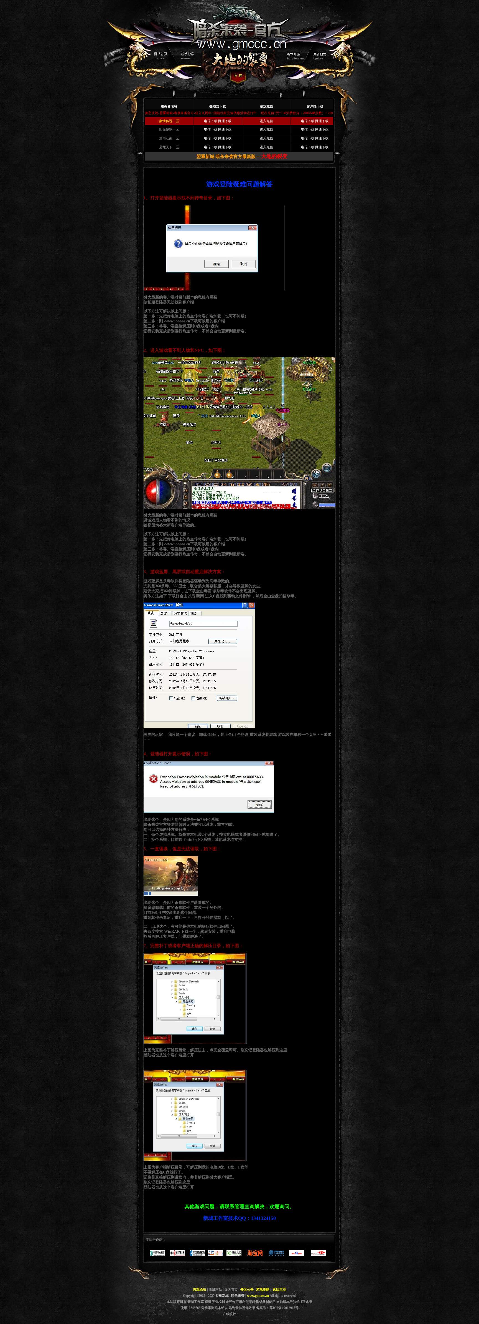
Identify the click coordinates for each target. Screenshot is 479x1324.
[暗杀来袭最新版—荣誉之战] (237, 92)
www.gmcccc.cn (258, 1296)
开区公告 (247, 1290)
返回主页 (279, 1290)
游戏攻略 (262, 1290)
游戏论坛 (199, 1290)
